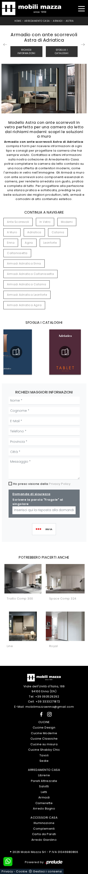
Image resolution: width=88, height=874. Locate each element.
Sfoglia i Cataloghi (62, 51)
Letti (44, 792)
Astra (70, 21)
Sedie (44, 761)
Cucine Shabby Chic (44, 750)
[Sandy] (5, 44)
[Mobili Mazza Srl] (44, 677)
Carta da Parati (44, 834)
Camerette (44, 803)
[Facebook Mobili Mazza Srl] (40, 714)
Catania (58, 232)
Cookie (21, 871)
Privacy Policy (59, 484)
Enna (10, 243)
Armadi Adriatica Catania (26, 284)
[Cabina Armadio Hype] (83, 44)
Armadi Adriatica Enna (24, 263)
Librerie (44, 775)
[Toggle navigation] (81, 8)
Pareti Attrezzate (44, 781)
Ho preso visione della (42, 484)
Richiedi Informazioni (26, 51)
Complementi (44, 828)
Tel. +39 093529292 (44, 696)
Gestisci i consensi (47, 871)
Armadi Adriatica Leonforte (27, 295)
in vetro (45, 222)
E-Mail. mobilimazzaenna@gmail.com (44, 707)
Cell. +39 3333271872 (44, 701)
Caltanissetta (17, 253)
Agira (29, 243)
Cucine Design (44, 727)
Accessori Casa (44, 817)
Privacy (7, 871)
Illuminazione (44, 823)
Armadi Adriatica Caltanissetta (30, 274)
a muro (12, 232)
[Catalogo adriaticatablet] (65, 352)
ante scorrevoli (18, 222)
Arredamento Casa (37, 21)
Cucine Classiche (44, 738)
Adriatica (34, 232)
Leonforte (50, 243)
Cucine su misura (44, 744)
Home (17, 21)
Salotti (44, 786)
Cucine (44, 722)
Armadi (58, 21)
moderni (67, 222)
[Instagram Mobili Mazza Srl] (48, 714)
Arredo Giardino (44, 840)
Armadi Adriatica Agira (24, 305)
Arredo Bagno (44, 808)
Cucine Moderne (44, 733)
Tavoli (44, 755)
